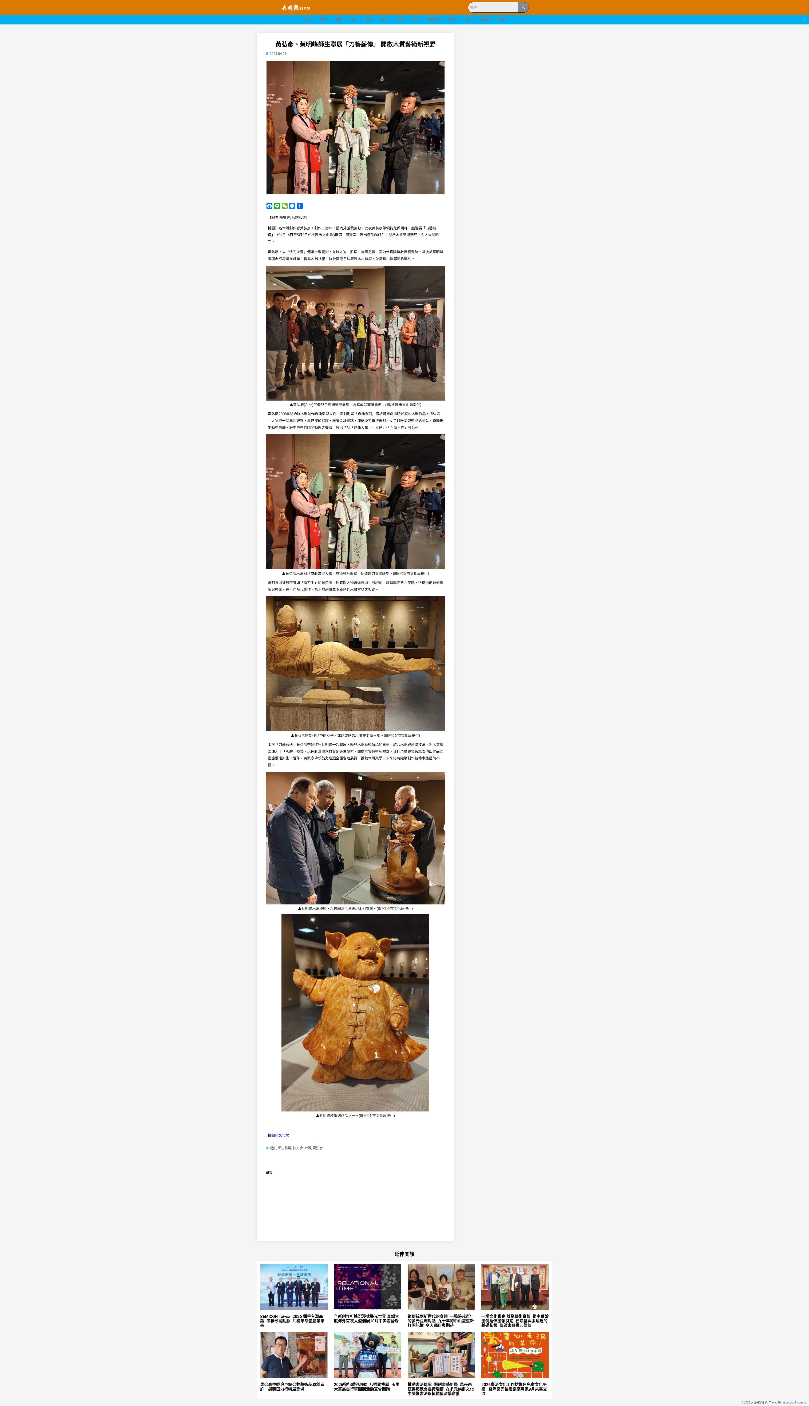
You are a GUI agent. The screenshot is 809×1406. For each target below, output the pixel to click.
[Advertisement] (507, 62)
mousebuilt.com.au (794, 1402)
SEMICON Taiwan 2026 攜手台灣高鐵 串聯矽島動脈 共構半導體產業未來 (292, 1321)
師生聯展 (284, 1148)
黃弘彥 (318, 1148)
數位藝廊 (433, 19)
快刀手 (298, 1148)
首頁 (308, 19)
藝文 (323, 19)
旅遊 (338, 19)
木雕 (307, 1148)
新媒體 (484, 19)
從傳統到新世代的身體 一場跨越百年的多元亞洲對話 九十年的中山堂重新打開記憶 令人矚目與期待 (441, 1321)
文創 (399, 19)
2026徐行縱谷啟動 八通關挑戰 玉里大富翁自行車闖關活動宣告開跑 (366, 1387)
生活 (354, 19)
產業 (369, 19)
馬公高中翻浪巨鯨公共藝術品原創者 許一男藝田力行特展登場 (292, 1387)
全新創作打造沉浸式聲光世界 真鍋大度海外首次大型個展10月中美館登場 (368, 1319)
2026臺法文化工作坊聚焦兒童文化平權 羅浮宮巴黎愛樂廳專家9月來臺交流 (514, 1389)
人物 (466, 19)
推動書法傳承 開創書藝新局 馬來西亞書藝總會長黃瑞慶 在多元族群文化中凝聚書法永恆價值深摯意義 (441, 1389)
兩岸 (414, 19)
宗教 (451, 19)
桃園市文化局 (278, 1135)
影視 (384, 19)
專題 (500, 19)
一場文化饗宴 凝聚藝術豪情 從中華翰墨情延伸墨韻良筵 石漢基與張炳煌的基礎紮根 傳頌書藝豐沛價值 (515, 1321)
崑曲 (273, 1148)
